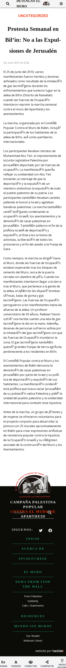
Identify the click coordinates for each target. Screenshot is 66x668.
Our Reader (33, 636)
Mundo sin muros (33, 626)
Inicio (33, 538)
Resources (33, 616)
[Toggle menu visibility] (60, 3)
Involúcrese (33, 558)
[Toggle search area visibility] (6, 3)
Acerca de (33, 548)
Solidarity (32, 601)
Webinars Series (32, 640)
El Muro (33, 572)
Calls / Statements (33, 605)
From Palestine (33, 596)
